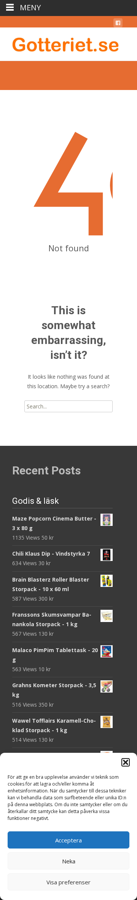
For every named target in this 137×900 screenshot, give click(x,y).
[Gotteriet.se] (59, 42)
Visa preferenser (68, 882)
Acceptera (68, 840)
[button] (125, 762)
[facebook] (118, 24)
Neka (68, 861)
